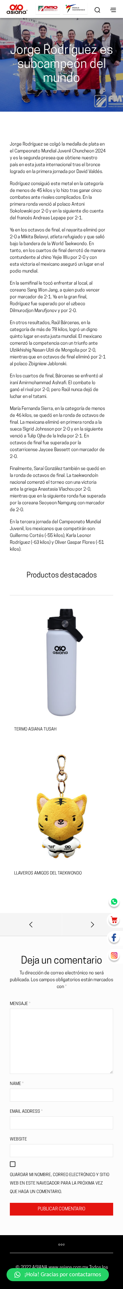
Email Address (26, 1111)
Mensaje (20, 1004)
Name (17, 1084)
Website (18, 1139)
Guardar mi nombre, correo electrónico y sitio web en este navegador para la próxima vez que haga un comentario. (59, 1183)
